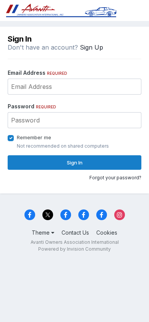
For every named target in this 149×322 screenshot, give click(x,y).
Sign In (75, 162)
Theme (41, 232)
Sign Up (91, 47)
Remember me (34, 137)
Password (32, 106)
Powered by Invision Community (74, 249)
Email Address (37, 72)
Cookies (106, 232)
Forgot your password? (115, 177)
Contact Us (75, 232)
